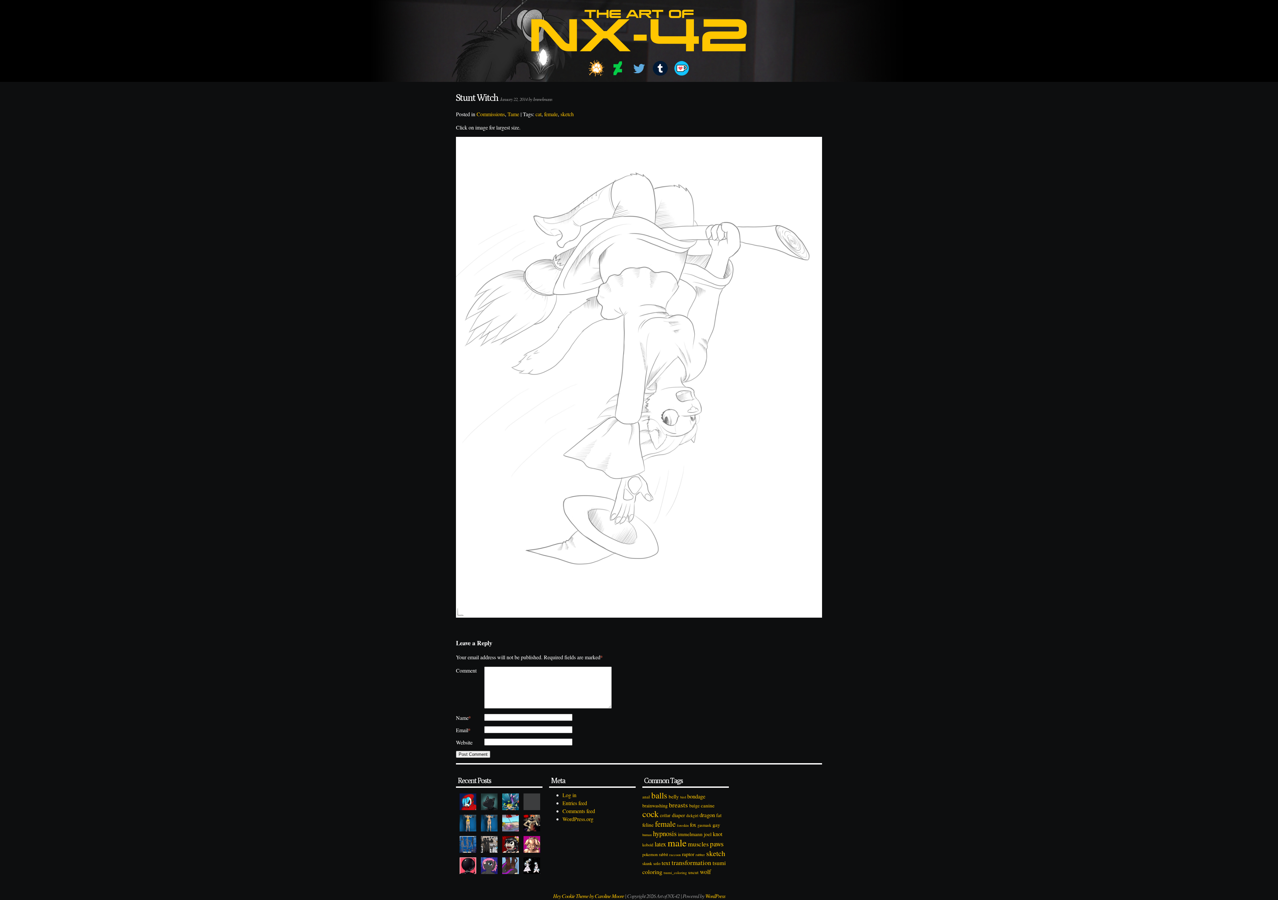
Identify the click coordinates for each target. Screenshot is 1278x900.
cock (650, 813)
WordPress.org (577, 818)
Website (464, 742)
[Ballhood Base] (468, 865)
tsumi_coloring (675, 872)
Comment (466, 670)
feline (648, 824)
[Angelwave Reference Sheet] (489, 844)
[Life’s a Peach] (510, 823)
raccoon (675, 854)
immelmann (690, 834)
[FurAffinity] (596, 68)
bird (683, 797)
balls (659, 795)
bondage (696, 796)
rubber (700, 854)
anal (646, 797)
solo (656, 863)
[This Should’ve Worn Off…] (510, 865)
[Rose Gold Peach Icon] (532, 844)
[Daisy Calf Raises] (468, 823)
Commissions (491, 114)
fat (719, 815)
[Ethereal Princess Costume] (532, 865)
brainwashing (655, 805)
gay (716, 824)
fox (693, 824)
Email (463, 730)
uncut (693, 872)
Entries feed (574, 802)
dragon (707, 815)
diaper (678, 814)
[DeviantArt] (617, 68)
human (647, 834)
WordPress (715, 895)
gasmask (704, 825)
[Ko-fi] (681, 68)
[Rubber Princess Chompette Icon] (510, 844)
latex (660, 844)
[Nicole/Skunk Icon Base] (489, 865)
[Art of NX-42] (639, 56)
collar (665, 815)
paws (717, 843)
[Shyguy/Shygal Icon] (468, 801)
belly (674, 796)
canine (708, 805)
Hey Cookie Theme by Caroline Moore (588, 895)
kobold (647, 844)
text (666, 863)
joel (708, 834)
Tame (513, 114)
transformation (691, 862)
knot (718, 834)
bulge (694, 805)
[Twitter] (639, 68)
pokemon (650, 854)
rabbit (663, 854)
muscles (698, 844)
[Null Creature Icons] (489, 801)
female (551, 114)
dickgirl (692, 815)
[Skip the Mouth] (532, 801)
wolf (705, 871)
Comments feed (578, 810)
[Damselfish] (510, 801)
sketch (567, 114)
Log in (569, 794)
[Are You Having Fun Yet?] (532, 823)
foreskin (683, 825)
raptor (688, 853)
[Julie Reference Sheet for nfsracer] (468, 844)
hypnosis (665, 833)
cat (538, 114)
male (677, 842)
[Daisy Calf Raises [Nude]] (489, 823)
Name (463, 718)
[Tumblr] (660, 68)
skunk (647, 863)
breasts (678, 804)
